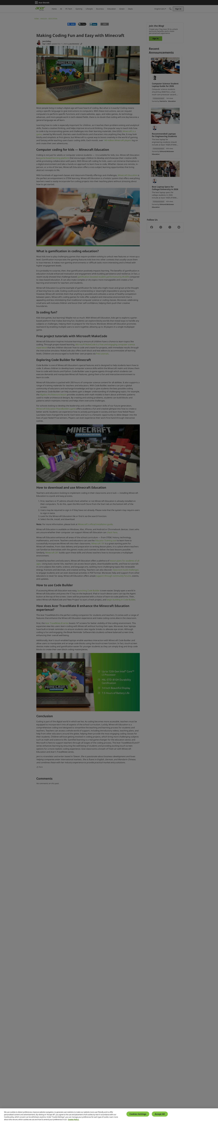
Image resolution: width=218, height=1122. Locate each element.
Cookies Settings (137, 1114)
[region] (109, 1115)
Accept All (160, 1114)
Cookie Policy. (73, 1119)
